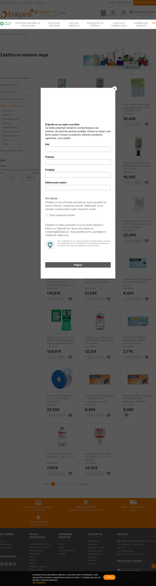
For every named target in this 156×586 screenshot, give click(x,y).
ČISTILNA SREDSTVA (73, 24)
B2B (154, 23)
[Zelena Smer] (6, 24)
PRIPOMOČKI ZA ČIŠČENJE (95, 24)
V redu (109, 577)
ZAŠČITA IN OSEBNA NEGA (118, 24)
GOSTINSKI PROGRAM (54, 24)
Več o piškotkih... (39, 582)
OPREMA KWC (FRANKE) (141, 24)
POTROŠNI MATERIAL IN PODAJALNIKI (28, 24)
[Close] (114, 88)
